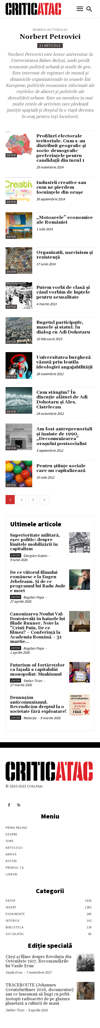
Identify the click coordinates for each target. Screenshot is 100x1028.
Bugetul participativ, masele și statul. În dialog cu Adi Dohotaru (63, 327)
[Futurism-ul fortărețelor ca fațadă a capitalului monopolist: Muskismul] (79, 672)
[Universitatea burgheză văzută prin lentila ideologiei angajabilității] (19, 365)
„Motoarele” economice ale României (64, 220)
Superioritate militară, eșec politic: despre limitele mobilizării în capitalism (35, 542)
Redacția (29, 718)
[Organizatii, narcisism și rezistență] (19, 260)
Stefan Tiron (32, 680)
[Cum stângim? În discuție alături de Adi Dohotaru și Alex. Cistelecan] (19, 400)
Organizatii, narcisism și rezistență (64, 255)
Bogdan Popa (33, 597)
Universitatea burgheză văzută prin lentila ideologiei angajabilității (64, 362)
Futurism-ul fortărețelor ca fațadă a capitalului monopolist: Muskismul (37, 670)
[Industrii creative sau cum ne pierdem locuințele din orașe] (19, 190)
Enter (11, 155)
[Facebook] (9, 805)
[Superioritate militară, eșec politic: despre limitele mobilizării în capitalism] (79, 542)
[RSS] (18, 805)
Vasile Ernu (14, 972)
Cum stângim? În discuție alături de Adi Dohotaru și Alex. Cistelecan (62, 400)
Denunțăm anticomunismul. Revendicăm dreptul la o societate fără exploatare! (38, 704)
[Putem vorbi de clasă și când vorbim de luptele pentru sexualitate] (19, 295)
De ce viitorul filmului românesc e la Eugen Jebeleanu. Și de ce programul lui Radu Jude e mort (37, 581)
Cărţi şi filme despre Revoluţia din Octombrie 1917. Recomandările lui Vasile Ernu (38, 961)
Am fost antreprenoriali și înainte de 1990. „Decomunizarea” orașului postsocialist (64, 436)
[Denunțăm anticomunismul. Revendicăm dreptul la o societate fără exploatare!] (79, 704)
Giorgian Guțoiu (35, 555)
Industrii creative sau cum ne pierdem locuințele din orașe (61, 187)
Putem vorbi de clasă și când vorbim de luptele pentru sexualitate (63, 292)
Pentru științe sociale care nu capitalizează (61, 468)
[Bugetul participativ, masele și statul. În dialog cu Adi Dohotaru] (19, 330)
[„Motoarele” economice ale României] (19, 225)
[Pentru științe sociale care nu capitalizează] (19, 474)
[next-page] (44, 499)
